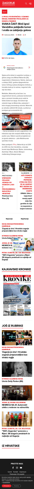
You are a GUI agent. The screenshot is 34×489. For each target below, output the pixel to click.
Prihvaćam (6, 486)
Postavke (16, 486)
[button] (30, 3)
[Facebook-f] (13, 468)
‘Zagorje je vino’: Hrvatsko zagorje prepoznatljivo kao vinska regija (15, 227)
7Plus (15, 144)
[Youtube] (21, 468)
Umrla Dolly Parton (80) (12, 237)
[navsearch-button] (26, 3)
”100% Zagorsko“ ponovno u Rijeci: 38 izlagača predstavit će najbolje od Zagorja (16, 256)
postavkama (6, 482)
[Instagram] (17, 468)
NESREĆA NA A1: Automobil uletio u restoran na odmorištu (15, 405)
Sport (4, 12)
